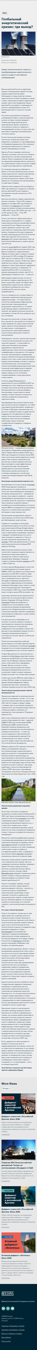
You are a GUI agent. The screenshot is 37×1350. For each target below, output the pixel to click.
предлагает (5, 602)
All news (5, 1088)
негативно (31, 646)
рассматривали (7, 931)
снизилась (26, 561)
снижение (15, 206)
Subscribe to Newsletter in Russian (13, 1330)
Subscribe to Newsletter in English (13, 1326)
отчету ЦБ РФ (13, 247)
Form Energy (15, 656)
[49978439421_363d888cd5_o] (18, 437)
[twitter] (8, 1308)
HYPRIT (4, 722)
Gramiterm (20, 854)
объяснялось (17, 941)
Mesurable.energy (7, 873)
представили (6, 845)
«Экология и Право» (15, 1070)
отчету (11, 381)
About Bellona (6, 1337)
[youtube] (12, 1308)
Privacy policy (6, 1341)
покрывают (31, 484)
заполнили (5, 239)
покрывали (22, 818)
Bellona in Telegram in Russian (12, 1333)
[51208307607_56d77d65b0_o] (18, 789)
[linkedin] (3, 1308)
